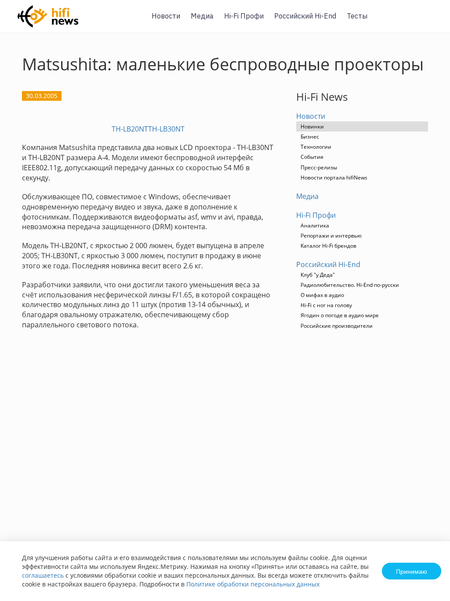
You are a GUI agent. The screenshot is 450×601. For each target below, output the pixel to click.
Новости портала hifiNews (334, 177)
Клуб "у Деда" (318, 275)
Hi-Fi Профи (244, 15)
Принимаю (411, 571)
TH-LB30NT (166, 129)
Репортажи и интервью (331, 235)
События (312, 157)
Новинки (312, 126)
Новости (166, 15)
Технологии (316, 146)
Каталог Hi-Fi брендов (328, 245)
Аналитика (315, 225)
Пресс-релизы (319, 167)
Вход (430, 21)
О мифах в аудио (322, 295)
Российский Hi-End (305, 15)
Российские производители (337, 326)
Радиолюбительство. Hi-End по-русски (350, 285)
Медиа (202, 15)
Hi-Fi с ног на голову (326, 305)
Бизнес (310, 136)
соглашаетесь (43, 575)
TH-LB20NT (130, 129)
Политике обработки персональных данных (252, 584)
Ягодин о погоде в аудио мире (340, 315)
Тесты (357, 15)
